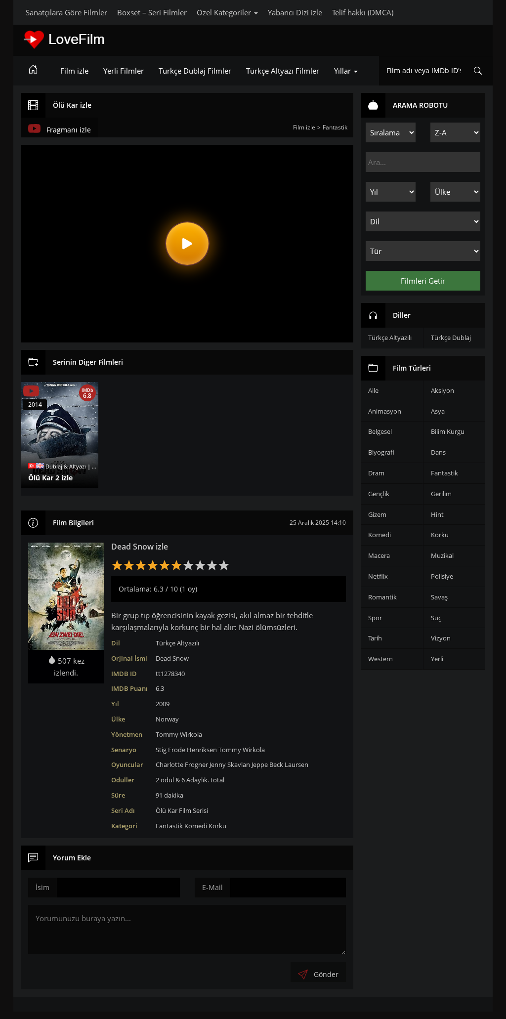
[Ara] (478, 70)
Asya (438, 411)
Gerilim (441, 493)
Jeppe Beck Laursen (280, 764)
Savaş (439, 597)
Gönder (326, 974)
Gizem (377, 514)
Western (380, 658)
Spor (375, 617)
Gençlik (378, 493)
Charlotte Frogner (182, 764)
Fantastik (169, 825)
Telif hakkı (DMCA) (362, 12)
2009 (162, 703)
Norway (167, 719)
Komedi (195, 825)
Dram (376, 472)
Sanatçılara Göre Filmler (66, 12)
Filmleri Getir (423, 281)
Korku (217, 825)
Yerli (437, 658)
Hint (437, 514)
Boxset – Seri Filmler (152, 12)
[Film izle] (33, 70)
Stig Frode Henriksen (186, 749)
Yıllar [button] (343, 71)
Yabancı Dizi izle (295, 12)
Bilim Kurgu (447, 431)
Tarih (375, 638)
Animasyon (384, 411)
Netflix (378, 576)
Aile (373, 390)
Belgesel (380, 431)
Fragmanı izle (68, 129)
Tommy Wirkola (179, 734)
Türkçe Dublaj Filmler (195, 71)
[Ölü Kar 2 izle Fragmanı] (31, 391)
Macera (379, 555)
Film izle (74, 71)
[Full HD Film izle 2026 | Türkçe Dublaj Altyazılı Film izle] (92, 39)
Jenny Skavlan (230, 764)
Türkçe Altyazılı (177, 642)
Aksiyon (442, 390)
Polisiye (442, 576)
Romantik (382, 597)
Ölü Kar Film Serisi (182, 810)
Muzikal (442, 555)
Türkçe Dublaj (451, 337)
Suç (436, 617)
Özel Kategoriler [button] (225, 12)
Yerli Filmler (123, 71)
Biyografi (381, 452)
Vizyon (441, 638)
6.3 (160, 688)
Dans (438, 452)
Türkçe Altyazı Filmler (282, 71)
